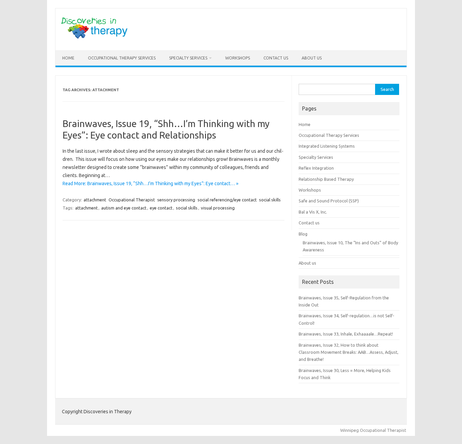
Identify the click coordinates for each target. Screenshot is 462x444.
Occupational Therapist (132, 199)
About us (312, 58)
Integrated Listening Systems (327, 146)
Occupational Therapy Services (122, 58)
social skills (270, 199)
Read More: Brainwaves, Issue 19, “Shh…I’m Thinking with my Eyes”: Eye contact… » (150, 183)
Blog (303, 233)
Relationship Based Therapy (326, 179)
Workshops (237, 58)
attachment (95, 199)
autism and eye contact (123, 207)
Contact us (275, 58)
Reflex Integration (316, 168)
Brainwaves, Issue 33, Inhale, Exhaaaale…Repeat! (346, 333)
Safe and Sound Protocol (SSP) (329, 200)
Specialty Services (188, 58)
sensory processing (176, 199)
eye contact (161, 207)
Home (68, 58)
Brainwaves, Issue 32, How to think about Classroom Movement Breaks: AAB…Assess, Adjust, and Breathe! (348, 352)
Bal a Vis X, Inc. (313, 211)
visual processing (218, 207)
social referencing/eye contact (227, 199)
